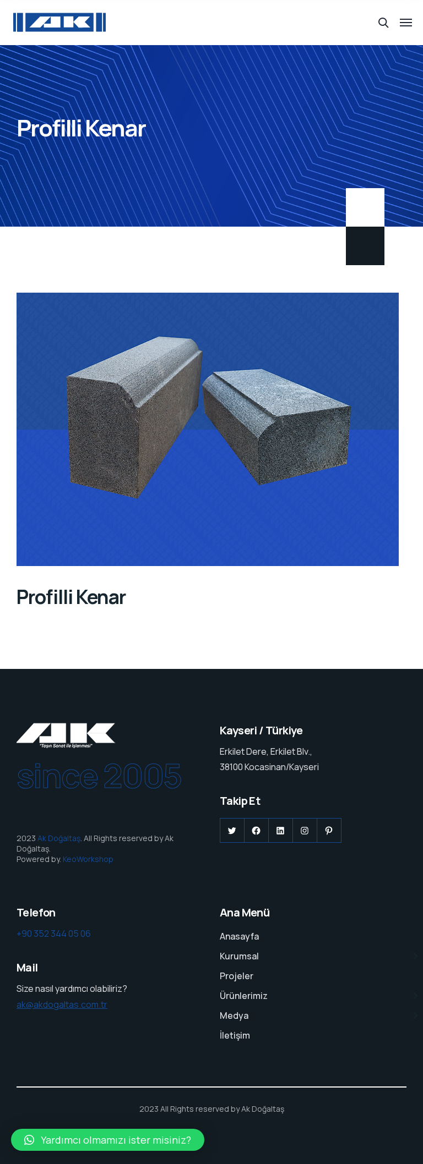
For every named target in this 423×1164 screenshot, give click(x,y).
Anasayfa (239, 936)
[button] (107, 1140)
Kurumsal (239, 956)
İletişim (235, 1035)
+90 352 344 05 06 (54, 933)
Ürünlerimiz (244, 996)
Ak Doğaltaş (58, 838)
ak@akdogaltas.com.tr (62, 1004)
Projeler (236, 976)
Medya (234, 1015)
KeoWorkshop (88, 859)
